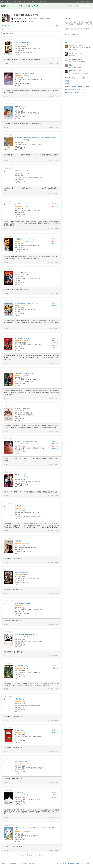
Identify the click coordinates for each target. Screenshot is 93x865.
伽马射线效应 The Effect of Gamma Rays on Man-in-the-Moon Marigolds (35, 137)
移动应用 (89, 863)
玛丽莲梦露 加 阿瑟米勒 (75, 67)
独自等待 (71, 55)
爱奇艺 (54, 243)
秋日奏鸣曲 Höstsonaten (22, 541)
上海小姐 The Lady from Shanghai (24, 373)
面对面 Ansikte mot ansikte (22, 603)
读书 (6, 1)
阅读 (33, 1)
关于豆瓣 (59, 863)
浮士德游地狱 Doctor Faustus (23, 408)
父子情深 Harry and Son (22, 106)
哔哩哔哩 (55, 206)
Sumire (71, 59)
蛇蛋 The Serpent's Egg (21, 572)
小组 (28, 1)
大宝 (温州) (20, 18)
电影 (11, 1)
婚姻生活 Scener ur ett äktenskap (24, 634)
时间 (41, 1)
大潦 (70, 53)
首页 (20, 6)
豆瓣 (2, 1)
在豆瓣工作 (66, 863)
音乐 (15, 1)
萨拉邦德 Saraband (20, 506)
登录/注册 (88, 1)
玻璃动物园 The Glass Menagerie (24, 73)
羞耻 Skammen (20, 730)
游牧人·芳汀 (72, 65)
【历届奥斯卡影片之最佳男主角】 (73, 86)
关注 (4, 25)
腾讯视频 (55, 305)
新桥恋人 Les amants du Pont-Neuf (26, 441)
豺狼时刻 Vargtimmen (21, 761)
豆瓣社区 (9, 6)
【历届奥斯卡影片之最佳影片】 (73, 92)
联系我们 (72, 863)
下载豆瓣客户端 (80, 1)
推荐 (57, 25)
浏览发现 (27, 6)
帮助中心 (83, 863)
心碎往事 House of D (22, 204)
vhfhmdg (71, 45)
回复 (7, 63)
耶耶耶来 (71, 71)
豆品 (45, 1)
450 (9, 25)
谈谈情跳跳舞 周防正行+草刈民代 (78, 61)
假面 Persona (20, 792)
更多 (54, 347)
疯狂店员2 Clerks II (20, 272)
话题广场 (35, 6)
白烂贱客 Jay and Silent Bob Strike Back (28, 303)
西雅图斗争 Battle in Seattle (22, 42)
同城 (24, 1)
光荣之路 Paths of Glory (23, 338)
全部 (3, 29)
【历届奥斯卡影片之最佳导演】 (73, 89)
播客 (20, 1)
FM (37, 1)
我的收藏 (67, 81)
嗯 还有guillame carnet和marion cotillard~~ (80, 73)
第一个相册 (68, 84)
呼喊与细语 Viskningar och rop (25, 666)
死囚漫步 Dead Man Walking (24, 239)
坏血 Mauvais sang (20, 474)
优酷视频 (55, 345)
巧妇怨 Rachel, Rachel (21, 170)
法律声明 (78, 863)
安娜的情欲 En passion (21, 699)
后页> (41, 855)
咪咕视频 (55, 340)
